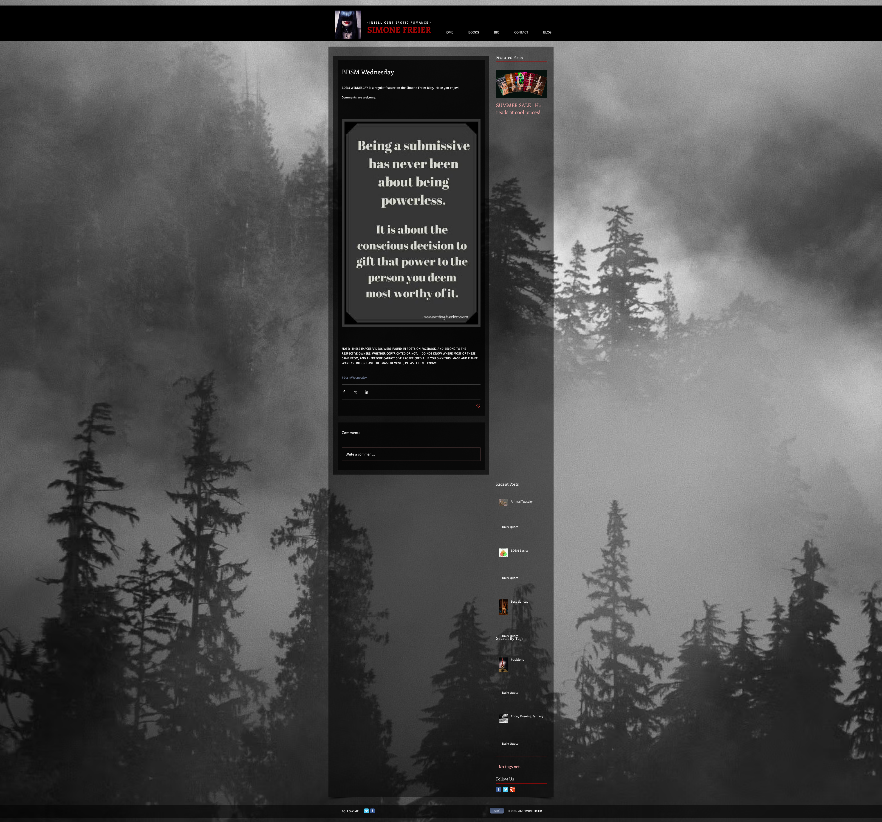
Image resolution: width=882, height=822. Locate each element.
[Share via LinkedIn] (366, 392)
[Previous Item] (503, 83)
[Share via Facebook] (344, 392)
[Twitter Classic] (505, 789)
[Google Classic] (512, 789)
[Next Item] (539, 83)
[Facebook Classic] (498, 789)
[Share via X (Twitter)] (355, 392)
